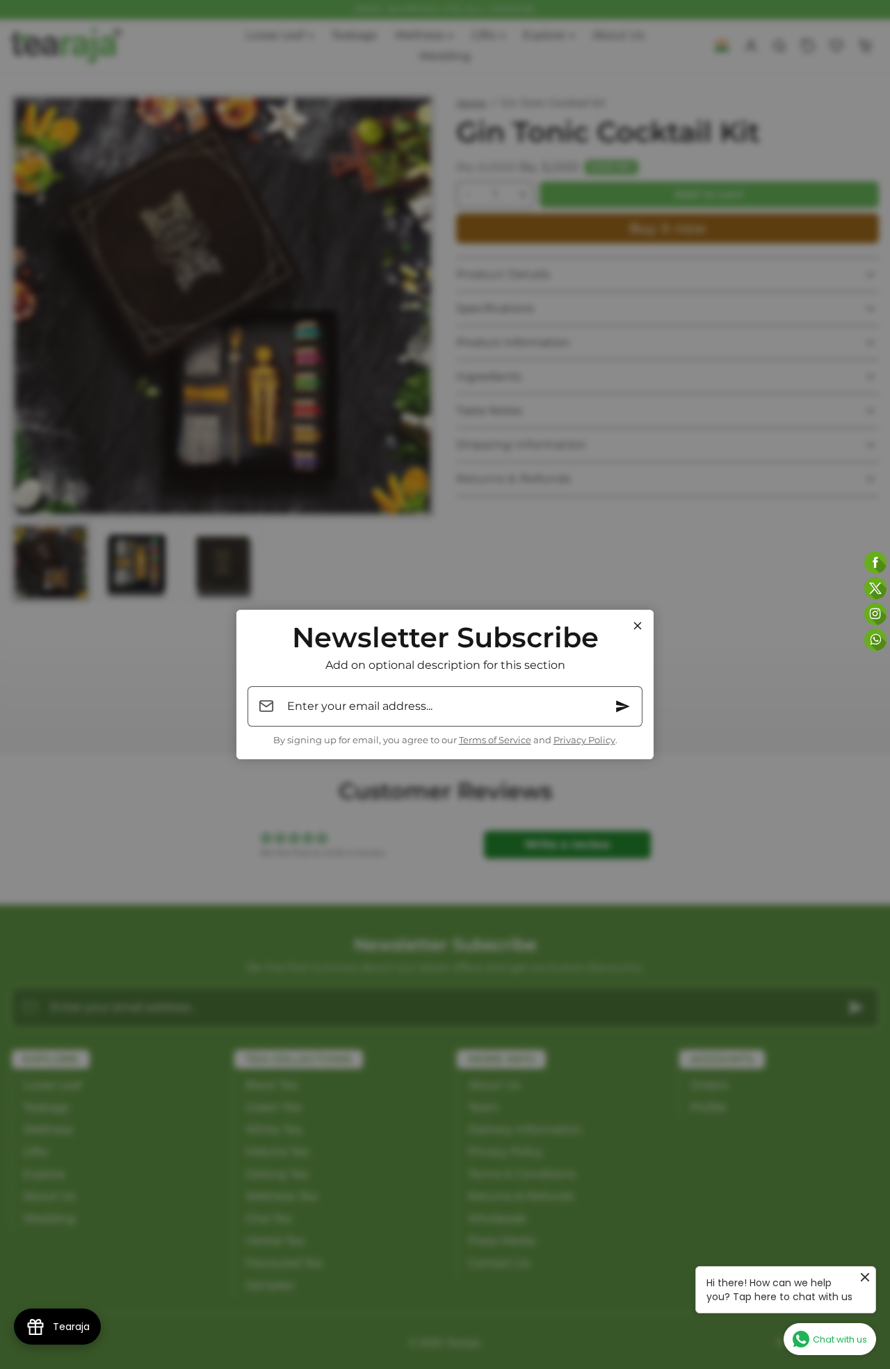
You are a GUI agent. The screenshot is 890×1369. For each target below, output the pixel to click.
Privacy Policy (584, 740)
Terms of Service (495, 740)
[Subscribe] (623, 706)
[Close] (637, 625)
